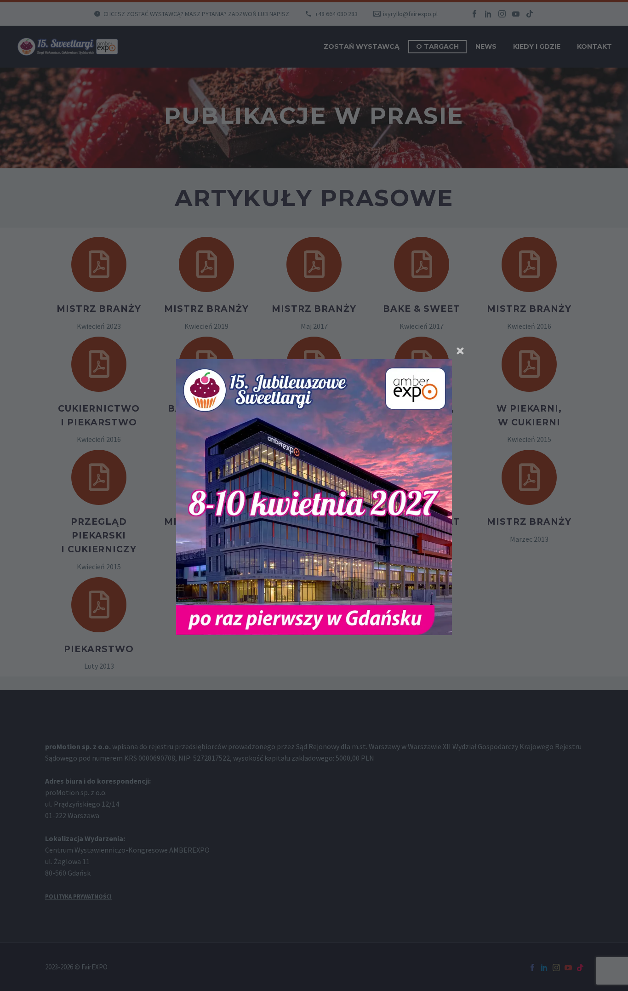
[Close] (460, 351)
